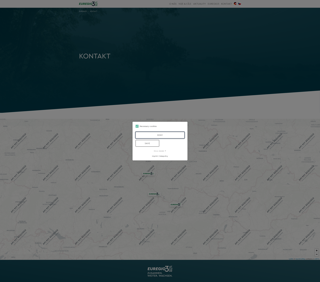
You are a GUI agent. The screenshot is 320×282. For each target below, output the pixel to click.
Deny (160, 135)
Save (147, 143)
